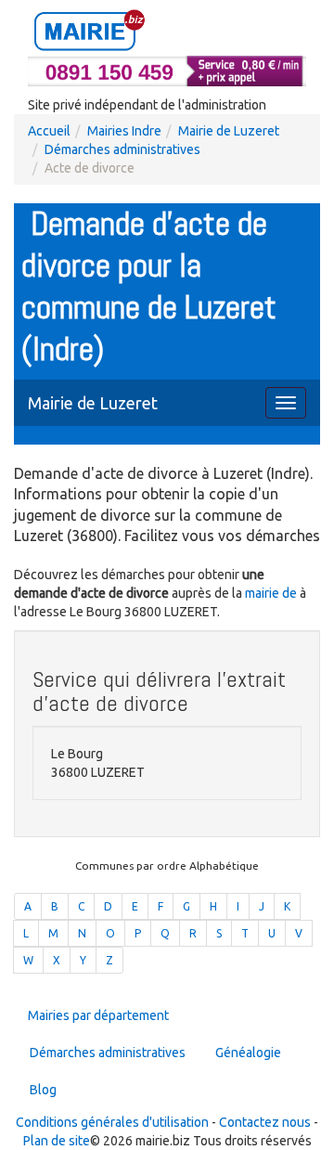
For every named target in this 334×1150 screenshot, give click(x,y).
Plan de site (56, 1140)
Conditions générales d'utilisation (112, 1122)
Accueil (49, 130)
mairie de (272, 593)
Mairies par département (98, 1015)
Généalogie (248, 1052)
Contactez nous (265, 1122)
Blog (43, 1089)
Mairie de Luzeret (228, 130)
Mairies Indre (124, 130)
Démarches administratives (122, 149)
